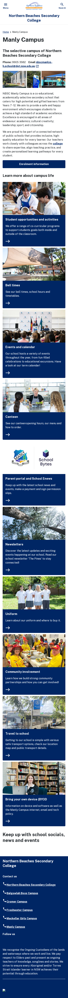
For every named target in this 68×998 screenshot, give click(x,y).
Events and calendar (20, 347)
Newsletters (14, 544)
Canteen (11, 416)
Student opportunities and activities (31, 219)
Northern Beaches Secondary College (31, 884)
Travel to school (17, 733)
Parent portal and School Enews (28, 478)
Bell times (12, 285)
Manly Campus (16, 926)
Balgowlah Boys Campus (22, 893)
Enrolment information (34, 164)
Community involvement (22, 671)
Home (6, 32)
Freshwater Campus (20, 910)
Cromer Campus (17, 901)
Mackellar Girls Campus (22, 918)
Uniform (11, 614)
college (58, 143)
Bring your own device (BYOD (26, 799)
